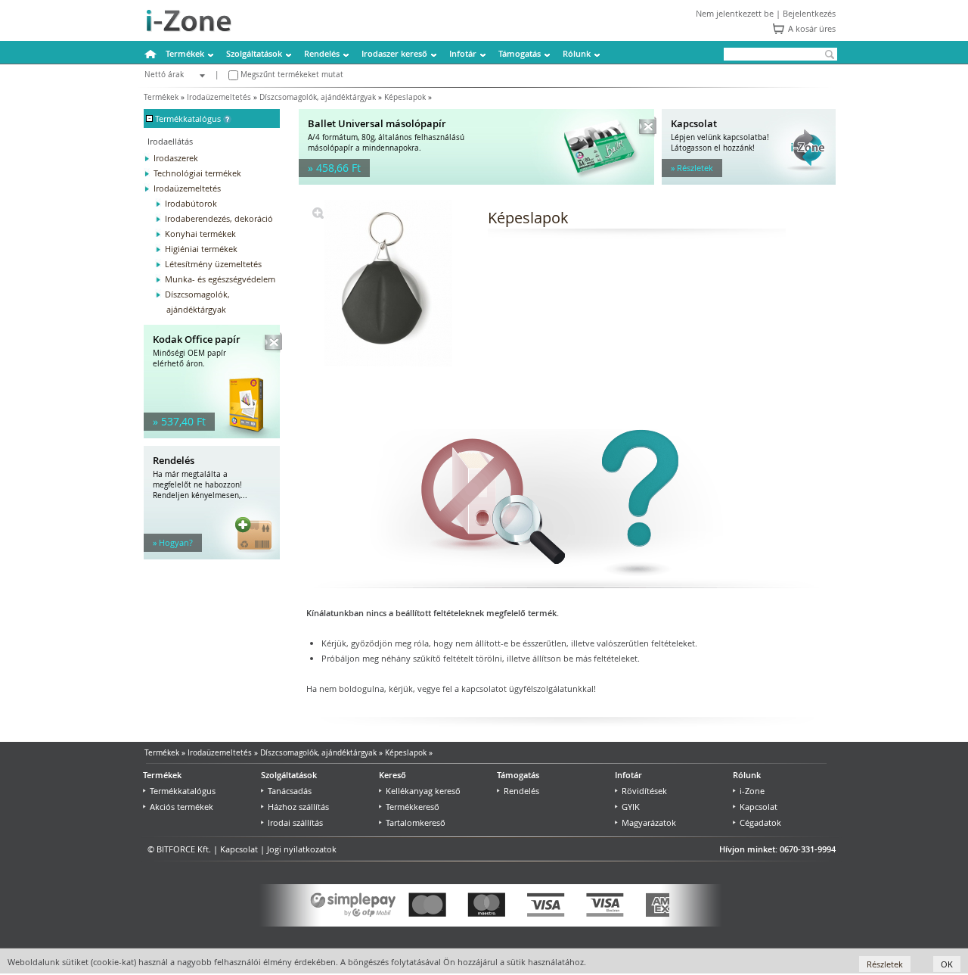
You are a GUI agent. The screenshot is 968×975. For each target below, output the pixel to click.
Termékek (185, 53)
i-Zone (752, 790)
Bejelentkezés (809, 13)
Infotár (462, 53)
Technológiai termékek (197, 173)
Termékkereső (412, 806)
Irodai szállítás (295, 822)
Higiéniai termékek (201, 248)
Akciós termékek (181, 806)
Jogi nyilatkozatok (302, 849)
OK (947, 964)
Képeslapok (405, 97)
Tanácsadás (290, 790)
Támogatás (519, 53)
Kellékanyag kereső (423, 790)
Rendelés (322, 53)
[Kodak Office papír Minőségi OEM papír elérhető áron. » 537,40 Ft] (212, 435)
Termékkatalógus (183, 790)
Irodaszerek (176, 158)
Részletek (885, 964)
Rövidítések (644, 790)
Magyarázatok (649, 822)
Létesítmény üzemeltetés (213, 263)
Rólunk (577, 53)
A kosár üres (812, 28)
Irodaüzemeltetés (219, 97)
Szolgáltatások (254, 53)
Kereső (392, 774)
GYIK (631, 806)
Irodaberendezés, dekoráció (219, 218)
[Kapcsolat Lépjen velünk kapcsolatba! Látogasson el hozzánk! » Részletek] (749, 181)
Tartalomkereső (415, 822)
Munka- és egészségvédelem (220, 279)
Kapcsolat (758, 806)
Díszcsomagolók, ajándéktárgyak (317, 97)
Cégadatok (760, 822)
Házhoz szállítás (298, 806)
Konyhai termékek (200, 233)
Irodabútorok (191, 203)
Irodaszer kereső (394, 53)
